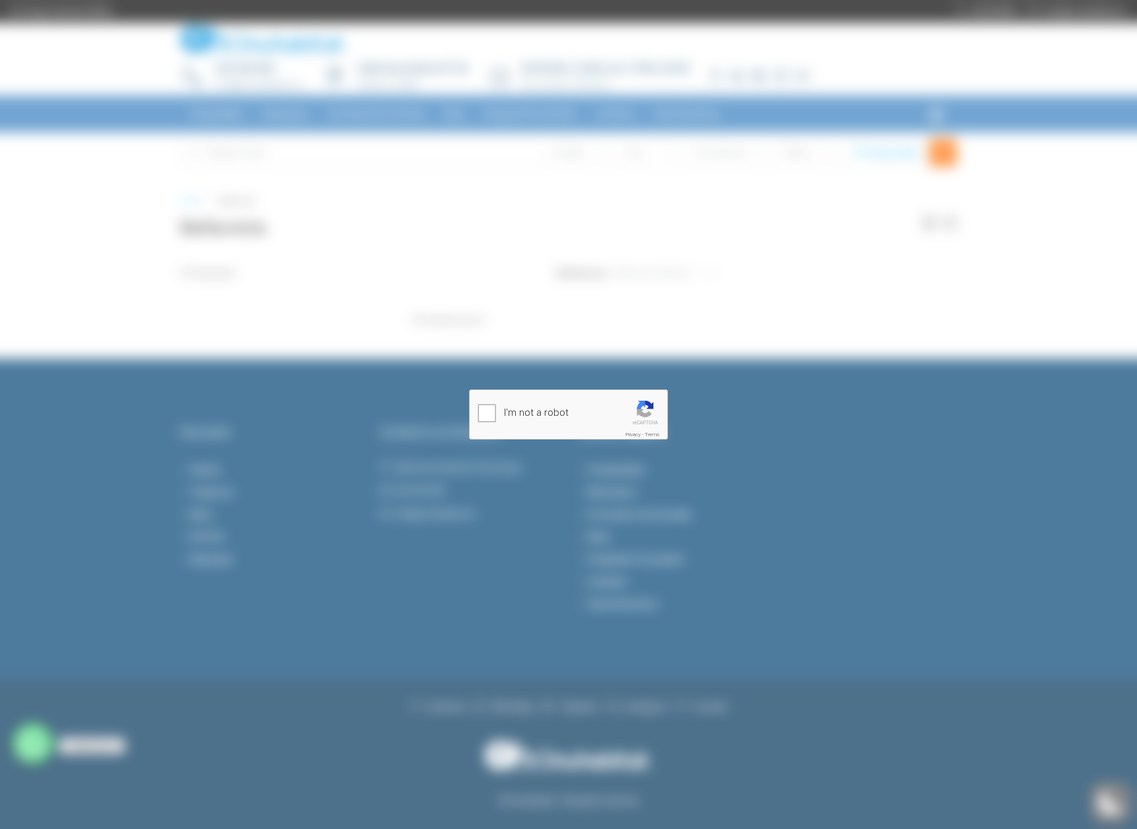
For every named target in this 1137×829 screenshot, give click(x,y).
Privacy (633, 435)
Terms (652, 435)
